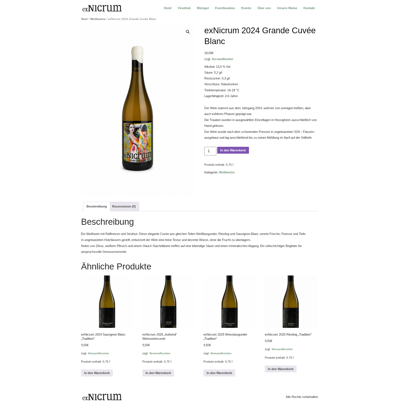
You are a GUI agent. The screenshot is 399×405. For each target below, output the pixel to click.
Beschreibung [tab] (96, 206)
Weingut (203, 8)
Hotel (167, 8)
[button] (188, 32)
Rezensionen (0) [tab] (124, 206)
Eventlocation (225, 8)
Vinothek (184, 8)
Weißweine (98, 19)
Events (246, 8)
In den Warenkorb (233, 150)
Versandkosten (222, 59)
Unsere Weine (287, 8)
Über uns (264, 8)
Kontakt (309, 8)
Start (84, 19)
